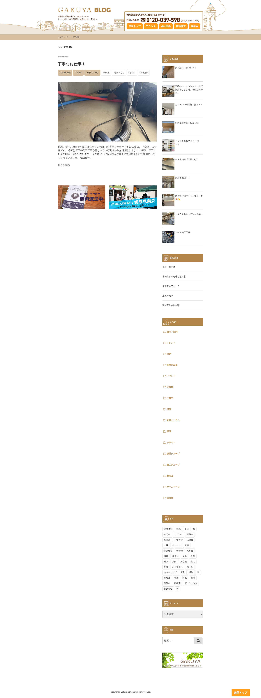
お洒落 (167, 540)
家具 (183, 572)
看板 (176, 578)
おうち (190, 567)
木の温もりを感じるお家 (174, 276)
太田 (174, 561)
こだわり (178, 534)
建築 (166, 561)
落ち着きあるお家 (170, 305)
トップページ (63, 37)
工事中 (79, 73)
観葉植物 (168, 588)
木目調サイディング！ (185, 68)
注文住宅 (168, 529)
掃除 (191, 572)
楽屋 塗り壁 (168, 267)
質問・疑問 (172, 331)
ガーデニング (191, 583)
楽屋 (187, 529)
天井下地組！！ (182, 177)
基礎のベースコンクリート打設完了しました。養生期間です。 (189, 89)
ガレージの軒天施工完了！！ (189, 104)
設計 (169, 409)
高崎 (166, 556)
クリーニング (170, 572)
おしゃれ (176, 545)
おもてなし (119, 73)
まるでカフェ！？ (170, 286)
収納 (169, 354)
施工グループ (93, 73)
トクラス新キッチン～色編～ (189, 214)
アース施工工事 (182, 232)
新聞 (166, 567)
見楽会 (194, 26)
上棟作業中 (167, 295)
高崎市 (177, 583)
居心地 (183, 561)
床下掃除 (144, 73)
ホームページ (173, 487)
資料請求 (181, 26)
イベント (171, 376)
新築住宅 (168, 550)
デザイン (171, 442)
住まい (175, 556)
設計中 (167, 583)
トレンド (171, 342)
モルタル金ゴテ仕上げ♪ (186, 159)
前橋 (187, 545)
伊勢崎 (179, 550)
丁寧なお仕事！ (71, 64)
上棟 (166, 545)
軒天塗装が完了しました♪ (187, 123)
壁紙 (184, 556)
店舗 (169, 431)
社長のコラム (173, 420)
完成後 (170, 387)
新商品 (170, 475)
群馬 (178, 529)
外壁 (193, 556)
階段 (193, 578)
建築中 (107, 73)
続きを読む (64, 165)
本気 (193, 561)
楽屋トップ (135, 26)
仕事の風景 (66, 73)
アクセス (151, 26)
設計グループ (173, 453)
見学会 (190, 550)
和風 (184, 578)
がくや (132, 73)
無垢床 (167, 578)
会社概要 (166, 26)
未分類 (170, 498)
